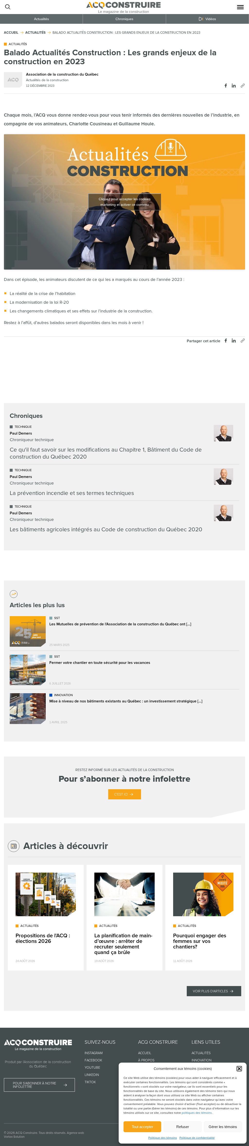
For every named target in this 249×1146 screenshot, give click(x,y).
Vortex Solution (14, 1137)
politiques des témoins (197, 1113)
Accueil (144, 1053)
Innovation (202, 1060)
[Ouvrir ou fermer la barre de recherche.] (7, 7)
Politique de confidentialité (197, 1138)
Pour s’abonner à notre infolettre (34, 1085)
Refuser (182, 1127)
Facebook (93, 1060)
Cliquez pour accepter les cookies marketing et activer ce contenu (125, 202)
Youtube (92, 1068)
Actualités (41, 19)
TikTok (90, 1082)
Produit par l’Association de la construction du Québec (38, 1064)
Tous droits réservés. (52, 1133)
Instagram (94, 1053)
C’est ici (121, 794)
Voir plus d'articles (210, 991)
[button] (239, 1068)
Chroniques (124, 19)
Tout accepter (142, 1127)
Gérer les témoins (223, 1127)
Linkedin (92, 1075)
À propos (146, 1060)
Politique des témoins (162, 1138)
